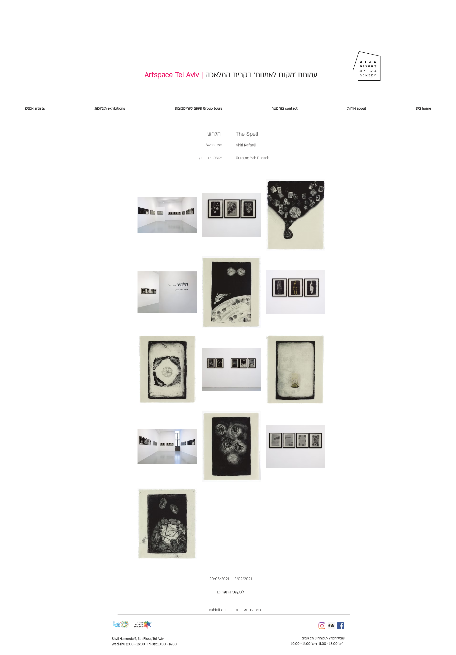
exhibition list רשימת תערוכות (233, 610)
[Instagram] (321, 625)
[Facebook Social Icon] (340, 625)
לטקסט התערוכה (237, 592)
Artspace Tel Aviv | (174, 75)
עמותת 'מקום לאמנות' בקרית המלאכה (260, 75)
